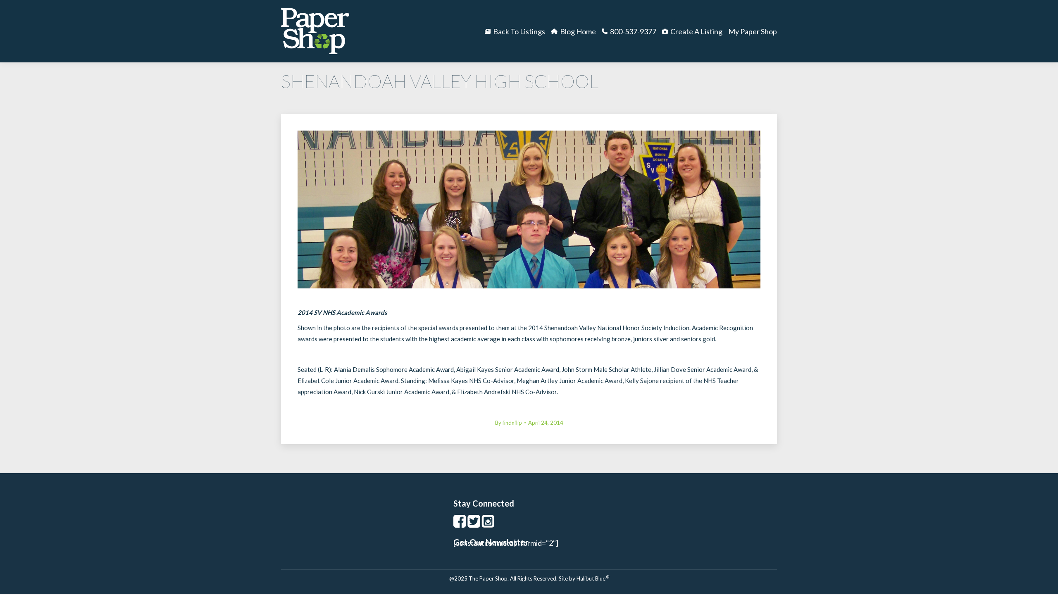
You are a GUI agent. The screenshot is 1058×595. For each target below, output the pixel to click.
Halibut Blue (593, 578)
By (508, 422)
